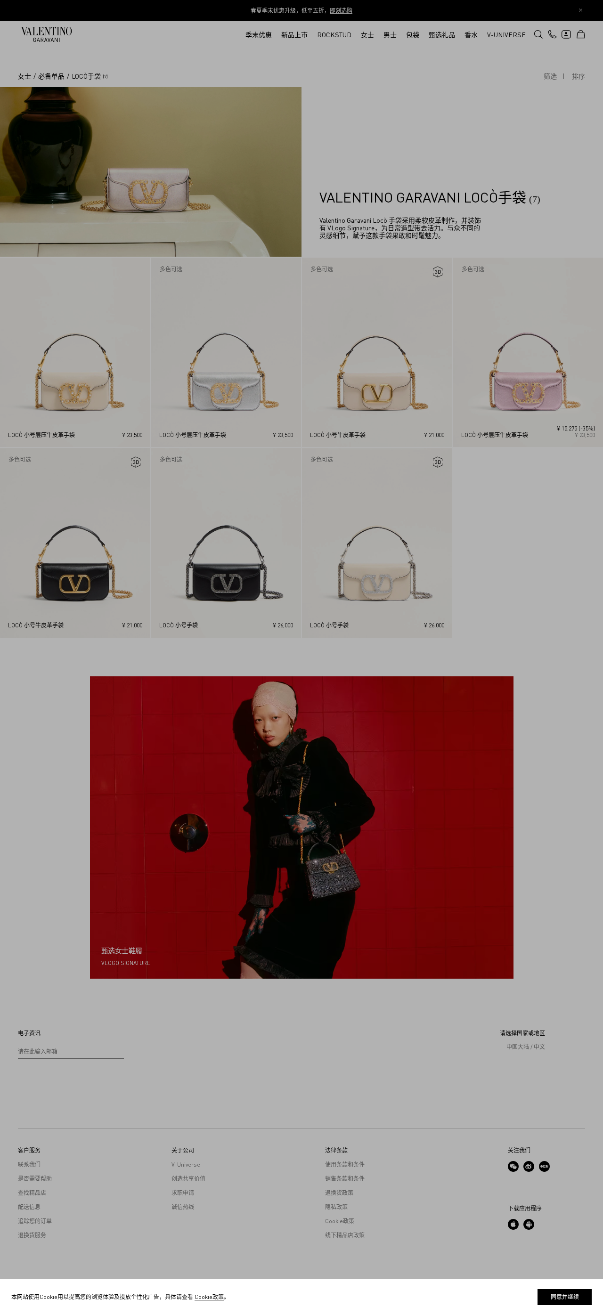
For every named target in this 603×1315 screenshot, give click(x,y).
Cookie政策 (209, 1296)
